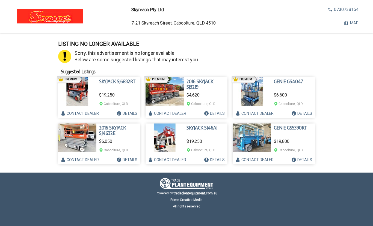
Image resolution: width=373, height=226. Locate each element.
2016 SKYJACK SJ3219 (200, 84)
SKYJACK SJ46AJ (202, 127)
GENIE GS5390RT (290, 127)
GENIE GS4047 (288, 81)
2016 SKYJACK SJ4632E (112, 130)
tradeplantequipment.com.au (195, 193)
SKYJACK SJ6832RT (117, 81)
